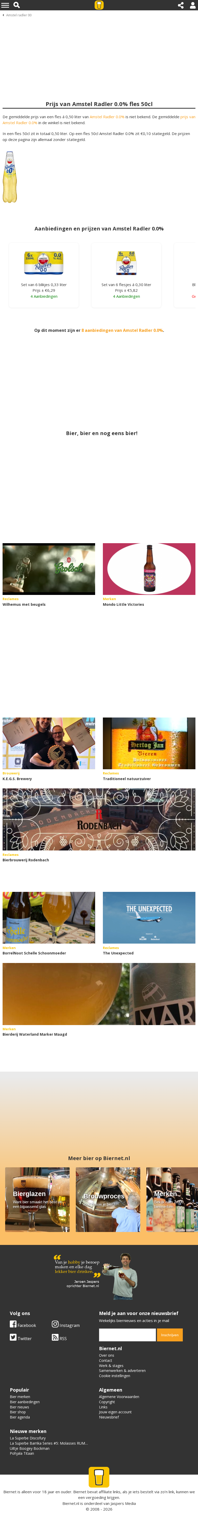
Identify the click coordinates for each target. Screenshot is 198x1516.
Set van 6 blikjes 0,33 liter (44, 284)
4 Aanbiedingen (43, 296)
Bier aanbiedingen (25, 1401)
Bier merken (20, 1396)
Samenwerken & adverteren (122, 1370)
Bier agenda (20, 1417)
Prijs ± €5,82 (126, 290)
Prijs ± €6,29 (43, 290)
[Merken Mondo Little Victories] (149, 569)
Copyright (107, 1401)
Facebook (26, 1325)
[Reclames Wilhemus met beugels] (49, 569)
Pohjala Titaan (22, 1453)
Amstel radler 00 (18, 15)
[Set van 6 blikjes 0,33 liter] (44, 266)
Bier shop (18, 1411)
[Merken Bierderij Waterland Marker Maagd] (99, 994)
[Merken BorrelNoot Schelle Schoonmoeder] (49, 918)
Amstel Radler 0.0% (107, 116)
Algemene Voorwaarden (119, 1396)
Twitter (24, 1338)
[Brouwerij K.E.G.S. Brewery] (49, 743)
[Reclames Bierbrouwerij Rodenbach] (99, 819)
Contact (105, 1360)
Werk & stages (111, 1365)
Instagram (69, 1325)
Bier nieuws (19, 1407)
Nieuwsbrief (109, 1417)
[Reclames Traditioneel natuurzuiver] (149, 743)
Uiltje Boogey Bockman (30, 1448)
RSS (63, 1338)
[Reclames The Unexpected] (149, 918)
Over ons (106, 1355)
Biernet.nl (70, 1503)
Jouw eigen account (115, 1411)
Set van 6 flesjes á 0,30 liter (126, 284)
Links (103, 1407)
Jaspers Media (123, 1503)
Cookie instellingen (114, 1375)
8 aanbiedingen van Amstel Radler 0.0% (122, 330)
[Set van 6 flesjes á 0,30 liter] (126, 266)
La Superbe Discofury (28, 1438)
